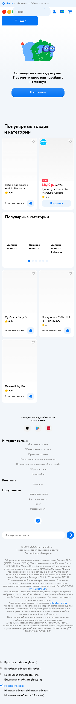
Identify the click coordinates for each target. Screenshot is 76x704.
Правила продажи (38, 454)
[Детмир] (7, 12)
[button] (20, 20)
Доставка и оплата (38, 444)
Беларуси (46, 553)
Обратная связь (38, 469)
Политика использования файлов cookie (38, 464)
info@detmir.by (37, 588)
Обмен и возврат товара (38, 449)
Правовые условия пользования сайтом (38, 549)
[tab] (16, 240)
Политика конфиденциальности (38, 459)
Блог (38, 503)
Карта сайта (38, 474)
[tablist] (38, 240)
